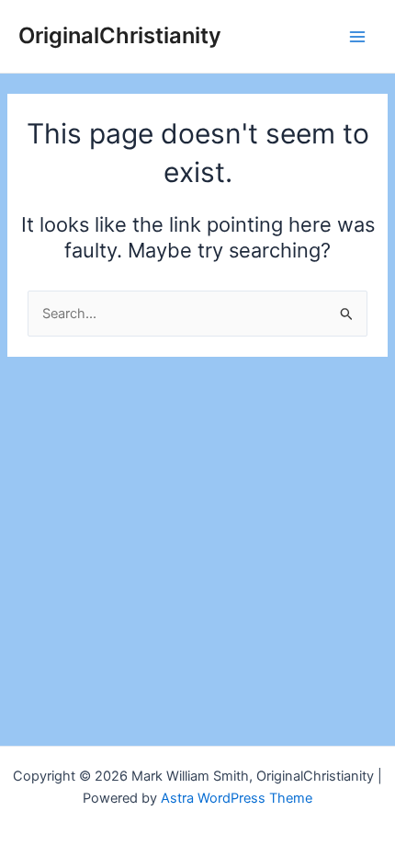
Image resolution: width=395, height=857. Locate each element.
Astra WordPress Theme (236, 798)
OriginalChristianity (119, 35)
